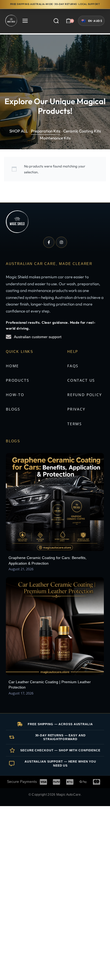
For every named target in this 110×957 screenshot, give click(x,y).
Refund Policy (84, 394)
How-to (15, 394)
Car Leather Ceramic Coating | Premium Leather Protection (50, 684)
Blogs (13, 409)
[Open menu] (25, 22)
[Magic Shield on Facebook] (48, 242)
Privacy (76, 409)
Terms (74, 423)
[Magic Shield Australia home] (17, 221)
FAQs (72, 365)
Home (12, 365)
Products (17, 380)
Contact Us (81, 380)
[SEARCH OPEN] (56, 22)
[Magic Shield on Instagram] (61, 242)
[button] (91, 22)
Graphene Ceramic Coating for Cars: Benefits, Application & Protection (48, 560)
